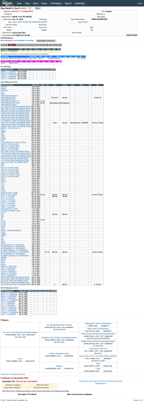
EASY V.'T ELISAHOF (8, 196)
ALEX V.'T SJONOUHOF (8, 310)
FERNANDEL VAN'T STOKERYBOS (98, 323)
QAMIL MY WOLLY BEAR (9, 193)
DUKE (3, 178)
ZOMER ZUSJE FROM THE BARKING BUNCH (98, 341)
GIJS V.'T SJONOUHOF (8, 298)
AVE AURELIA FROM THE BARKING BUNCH (15, 151)
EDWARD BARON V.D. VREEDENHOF (13, 247)
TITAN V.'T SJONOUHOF (9, 309)
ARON (3, 137)
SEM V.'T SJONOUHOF (8, 314)
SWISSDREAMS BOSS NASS (10, 103)
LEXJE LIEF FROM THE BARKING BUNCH (14, 281)
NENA (3, 94)
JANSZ (3, 236)
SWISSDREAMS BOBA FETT (10, 101)
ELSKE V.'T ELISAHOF (8, 202)
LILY (2, 184)
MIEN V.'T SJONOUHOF (8, 73)
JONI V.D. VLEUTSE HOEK (9, 148)
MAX (98, 363)
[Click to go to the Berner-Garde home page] (8, 3)
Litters (35, 3)
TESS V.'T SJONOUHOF (8, 307)
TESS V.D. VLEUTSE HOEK (10, 176)
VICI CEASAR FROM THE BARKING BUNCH (15, 160)
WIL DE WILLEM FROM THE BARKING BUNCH (16, 284)
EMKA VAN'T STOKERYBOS (98, 329)
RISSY (3, 261)
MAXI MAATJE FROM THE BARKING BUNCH (15, 282)
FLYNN (3, 223)
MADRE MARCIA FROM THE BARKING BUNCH (16, 157)
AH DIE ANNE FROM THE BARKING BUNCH (15, 277)
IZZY (2, 166)
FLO (2, 220)
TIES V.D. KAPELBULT (8, 275)
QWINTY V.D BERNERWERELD (11, 230)
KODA (3, 227)
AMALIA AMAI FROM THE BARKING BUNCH (15, 279)
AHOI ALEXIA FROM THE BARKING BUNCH (15, 117)
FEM (2, 216)
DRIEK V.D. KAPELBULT (9, 266)
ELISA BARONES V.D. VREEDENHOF (13, 248)
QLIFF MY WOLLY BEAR (9, 194)
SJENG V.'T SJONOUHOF (9, 75)
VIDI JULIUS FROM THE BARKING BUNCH (14, 162)
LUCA (3, 92)
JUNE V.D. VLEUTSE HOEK (10, 150)
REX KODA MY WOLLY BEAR (10, 211)
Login (140, 3)
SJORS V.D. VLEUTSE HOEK (10, 175)
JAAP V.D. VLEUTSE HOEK (10, 169)
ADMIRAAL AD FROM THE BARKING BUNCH (15, 112)
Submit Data (80, 3)
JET (2, 238)
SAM (2, 187)
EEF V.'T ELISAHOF (7, 198)
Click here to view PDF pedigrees (13, 374)
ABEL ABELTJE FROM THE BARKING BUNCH (16, 108)
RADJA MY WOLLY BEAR (9, 209)
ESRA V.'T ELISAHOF (8, 207)
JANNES (3, 234)
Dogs (27, 3)
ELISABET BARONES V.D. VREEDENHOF (14, 250)
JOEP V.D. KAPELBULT (8, 268)
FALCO (3, 180)
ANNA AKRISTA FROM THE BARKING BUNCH (15, 124)
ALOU (3, 130)
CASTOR (4, 87)
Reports (68, 3)
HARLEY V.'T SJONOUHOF (9, 300)
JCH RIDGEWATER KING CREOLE (59, 325)
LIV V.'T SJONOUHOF (8, 305)
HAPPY (3, 182)
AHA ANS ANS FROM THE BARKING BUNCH (15, 115)
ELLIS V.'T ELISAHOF (8, 200)
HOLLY (85, 22)
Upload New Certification (46, 41)
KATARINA (4, 90)
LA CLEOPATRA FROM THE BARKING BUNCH (16, 155)
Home (19, 3)
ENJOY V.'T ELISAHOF (8, 205)
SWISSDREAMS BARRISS (9, 96)
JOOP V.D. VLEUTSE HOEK (10, 171)
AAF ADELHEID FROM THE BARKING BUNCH (15, 106)
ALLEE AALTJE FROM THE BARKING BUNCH (15, 123)
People (44, 3)
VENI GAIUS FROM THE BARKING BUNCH (14, 158)
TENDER (59, 366)
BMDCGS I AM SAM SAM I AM (11, 128)
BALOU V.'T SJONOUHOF (9, 293)
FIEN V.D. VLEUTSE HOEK (9, 167)
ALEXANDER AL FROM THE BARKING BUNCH (16, 121)
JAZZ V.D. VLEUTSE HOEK (10, 144)
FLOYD (3, 221)
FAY (2, 214)
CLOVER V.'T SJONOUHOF (9, 312)
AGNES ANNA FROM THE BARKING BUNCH (15, 114)
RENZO (3, 259)
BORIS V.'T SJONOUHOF (9, 296)
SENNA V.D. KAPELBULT (9, 273)
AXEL (3, 141)
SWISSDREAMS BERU (8, 97)
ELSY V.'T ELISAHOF (8, 203)
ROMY (3, 263)
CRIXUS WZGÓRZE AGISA (59, 353)
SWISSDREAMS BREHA (9, 105)
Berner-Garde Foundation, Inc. (17, 400)
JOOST (3, 243)
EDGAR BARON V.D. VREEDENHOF (12, 245)
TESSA (3, 191)
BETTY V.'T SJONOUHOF (9, 294)
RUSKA (3, 264)
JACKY (3, 232)
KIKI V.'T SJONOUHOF (8, 301)
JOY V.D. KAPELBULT (8, 270)
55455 (14, 24)
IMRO (3, 164)
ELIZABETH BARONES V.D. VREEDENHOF (15, 256)
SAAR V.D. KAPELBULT (8, 272)
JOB (2, 239)
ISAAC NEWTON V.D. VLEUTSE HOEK (13, 142)
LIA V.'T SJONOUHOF (8, 303)
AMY (2, 133)
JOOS (3, 241)
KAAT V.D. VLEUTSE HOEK (10, 173)
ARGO (3, 135)
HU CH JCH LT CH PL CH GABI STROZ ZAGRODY (98, 356)
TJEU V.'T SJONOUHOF (8, 78)
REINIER (4, 257)
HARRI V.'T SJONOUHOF (9, 71)
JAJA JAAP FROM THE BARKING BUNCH (29, 22)
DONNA (3, 88)
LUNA (98, 368)
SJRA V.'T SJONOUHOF (8, 77)
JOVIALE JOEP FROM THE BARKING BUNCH (98, 334)
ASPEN (3, 139)
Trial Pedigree (56, 3)
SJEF (2, 229)
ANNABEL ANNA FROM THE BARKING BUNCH (16, 126)
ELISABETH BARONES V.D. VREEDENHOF (15, 252)
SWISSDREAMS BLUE (8, 99)
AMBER (3, 132)
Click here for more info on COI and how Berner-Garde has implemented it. (100, 382)
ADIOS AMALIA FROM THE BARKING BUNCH (15, 110)
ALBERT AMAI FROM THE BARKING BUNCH (15, 119)
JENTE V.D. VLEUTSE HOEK (10, 146)
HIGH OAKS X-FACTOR (98, 349)
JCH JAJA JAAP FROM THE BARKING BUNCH (20, 332)
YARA (3, 189)
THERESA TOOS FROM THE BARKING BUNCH (59, 337)
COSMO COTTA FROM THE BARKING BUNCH (15, 153)
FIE (2, 218)
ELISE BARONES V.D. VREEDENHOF (13, 254)
